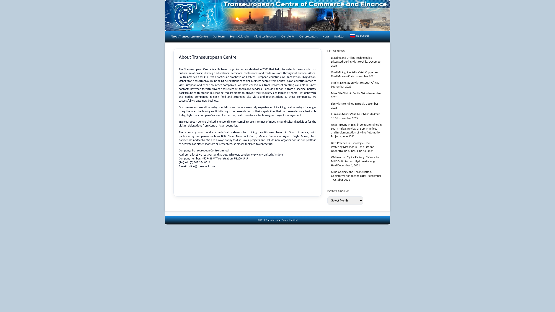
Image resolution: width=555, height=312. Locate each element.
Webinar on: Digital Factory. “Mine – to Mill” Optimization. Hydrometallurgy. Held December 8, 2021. (355, 161)
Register (339, 36)
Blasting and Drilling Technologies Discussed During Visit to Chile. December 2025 (356, 61)
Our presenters (308, 36)
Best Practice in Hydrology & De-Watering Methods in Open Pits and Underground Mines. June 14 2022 (352, 147)
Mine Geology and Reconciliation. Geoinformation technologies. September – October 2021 (356, 176)
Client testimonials (265, 36)
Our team (219, 36)
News (326, 36)
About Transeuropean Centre (189, 36)
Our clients (287, 36)
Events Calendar (239, 36)
